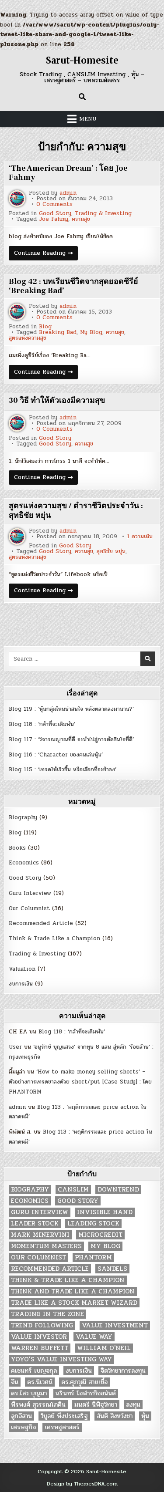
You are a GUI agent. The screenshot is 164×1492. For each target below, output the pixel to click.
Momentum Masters (46, 1246)
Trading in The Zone (47, 1314)
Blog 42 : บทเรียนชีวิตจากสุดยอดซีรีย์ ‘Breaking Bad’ (73, 286)
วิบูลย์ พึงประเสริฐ (64, 1416)
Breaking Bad (58, 332)
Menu (88, 118)
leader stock (35, 1223)
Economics (24, 862)
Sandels (112, 1268)
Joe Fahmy (53, 219)
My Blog (91, 332)
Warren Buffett (39, 1348)
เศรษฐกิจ (23, 1427)
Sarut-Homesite (82, 60)
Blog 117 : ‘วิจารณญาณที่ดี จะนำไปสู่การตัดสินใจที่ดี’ (71, 739)
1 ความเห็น (140, 537)
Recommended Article (41, 923)
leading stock (93, 1223)
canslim (73, 1189)
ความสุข (81, 219)
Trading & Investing (103, 213)
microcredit (100, 1234)
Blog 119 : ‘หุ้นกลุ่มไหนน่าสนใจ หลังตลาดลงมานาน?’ (71, 709)
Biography (23, 817)
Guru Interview (30, 893)
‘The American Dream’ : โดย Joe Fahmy (68, 173)
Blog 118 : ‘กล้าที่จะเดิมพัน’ (42, 724)
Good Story (55, 213)
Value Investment (115, 1325)
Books (17, 848)
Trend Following (42, 1325)
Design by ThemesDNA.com (82, 1483)
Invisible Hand (105, 1212)
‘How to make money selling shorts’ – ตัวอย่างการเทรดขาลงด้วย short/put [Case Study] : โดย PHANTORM (80, 1081)
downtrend (118, 1189)
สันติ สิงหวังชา (115, 1416)
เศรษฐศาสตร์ (62, 1427)
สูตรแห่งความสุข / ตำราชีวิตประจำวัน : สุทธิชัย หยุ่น (76, 510)
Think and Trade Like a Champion (73, 1291)
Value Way (94, 1336)
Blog (45, 327)
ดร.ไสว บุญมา (29, 1393)
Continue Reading (46, 254)
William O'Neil (104, 1348)
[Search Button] (82, 97)
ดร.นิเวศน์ (39, 1382)
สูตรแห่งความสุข (27, 338)
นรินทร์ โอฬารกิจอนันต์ (86, 1393)
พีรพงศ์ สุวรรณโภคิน (38, 1404)
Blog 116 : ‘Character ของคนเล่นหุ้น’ (56, 754)
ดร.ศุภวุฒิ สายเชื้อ (84, 1382)
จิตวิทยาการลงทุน (123, 1370)
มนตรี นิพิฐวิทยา (95, 1404)
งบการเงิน (21, 983)
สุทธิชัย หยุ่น (111, 551)
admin (68, 193)
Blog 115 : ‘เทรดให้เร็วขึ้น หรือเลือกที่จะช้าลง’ (62, 769)
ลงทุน (133, 1404)
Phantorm (93, 1257)
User (15, 1047)
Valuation (22, 969)
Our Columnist (29, 908)
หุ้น (145, 1416)
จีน (14, 1382)
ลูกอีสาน (21, 1416)
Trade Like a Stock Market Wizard (74, 1302)
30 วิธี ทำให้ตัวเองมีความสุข (57, 400)
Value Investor (39, 1336)
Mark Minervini (40, 1234)
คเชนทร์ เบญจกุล (34, 1370)
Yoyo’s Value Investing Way (61, 1359)
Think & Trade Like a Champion (54, 938)
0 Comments (54, 204)
